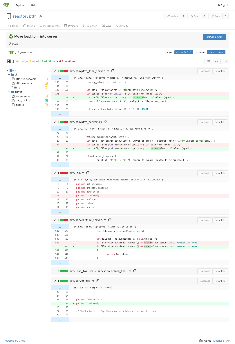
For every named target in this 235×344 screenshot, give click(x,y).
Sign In (225, 5)
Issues (31, 25)
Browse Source (215, 36)
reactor (19, 16)
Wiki (108, 25)
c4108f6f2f (183, 52)
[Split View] (217, 61)
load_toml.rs (22, 100)
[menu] (225, 61)
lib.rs (17, 87)
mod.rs (19, 104)
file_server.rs (22, 96)
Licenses (218, 340)
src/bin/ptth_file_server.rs (89, 71)
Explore (19, 5)
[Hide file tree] (9, 61)
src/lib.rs (77, 172)
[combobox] (208, 61)
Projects (73, 25)
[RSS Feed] (40, 16)
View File (220, 71)
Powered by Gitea (14, 340)
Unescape (205, 71)
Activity (123, 25)
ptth (33, 16)
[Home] (6, 5)
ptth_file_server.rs (25, 78)
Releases (91, 25)
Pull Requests (51, 25)
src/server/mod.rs (82, 280)
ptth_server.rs (23, 83)
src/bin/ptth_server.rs (86, 122)
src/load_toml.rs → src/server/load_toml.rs (100, 271)
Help (34, 5)
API (228, 340)
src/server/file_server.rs (88, 220)
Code (15, 25)
